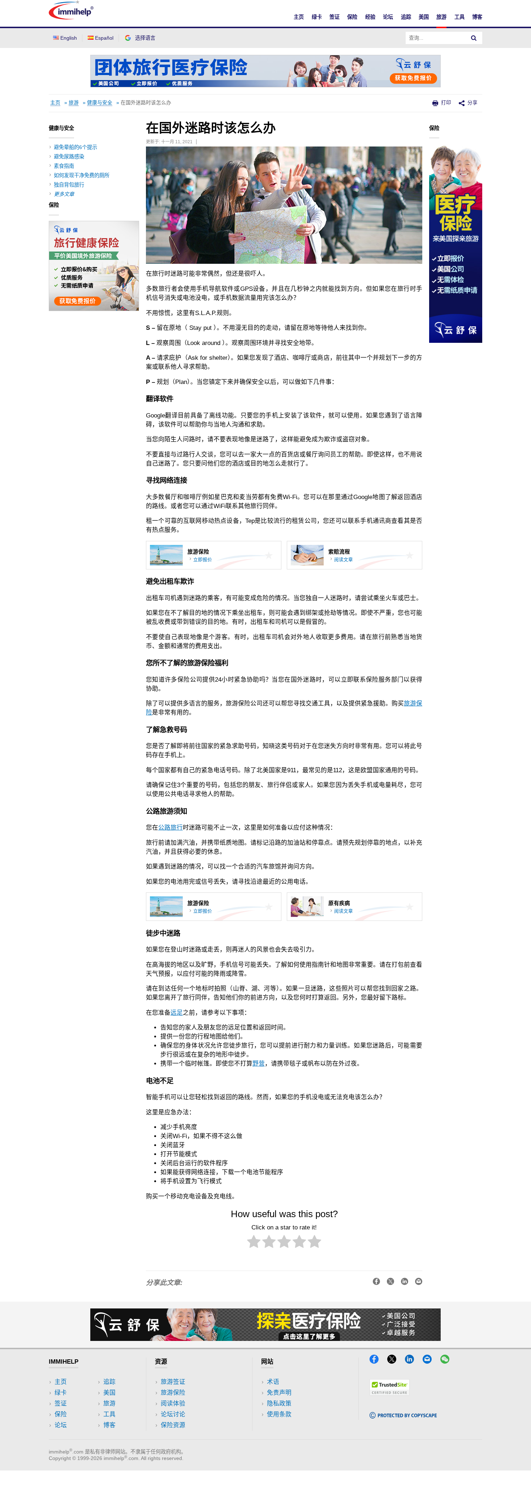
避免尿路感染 (69, 156)
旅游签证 (173, 1381)
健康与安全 (99, 102)
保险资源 (173, 1425)
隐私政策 (279, 1403)
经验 (370, 17)
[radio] (253, 1243)
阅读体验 (173, 1403)
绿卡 (317, 17)
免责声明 (279, 1392)
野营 (258, 1063)
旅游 (441, 17)
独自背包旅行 (69, 185)
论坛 (388, 17)
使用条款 (279, 1414)
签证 (334, 17)
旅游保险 (173, 1392)
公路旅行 (170, 827)
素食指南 (64, 166)
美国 (424, 17)
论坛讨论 (173, 1414)
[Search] (474, 38)
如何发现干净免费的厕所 (81, 175)
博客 (477, 17)
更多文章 (64, 194)
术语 (273, 1381)
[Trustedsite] (390, 1393)
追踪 (406, 17)
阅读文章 (343, 559)
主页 (299, 17)
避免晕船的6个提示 (75, 147)
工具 (459, 17)
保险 (352, 17)
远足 (176, 1012)
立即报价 (202, 559)
